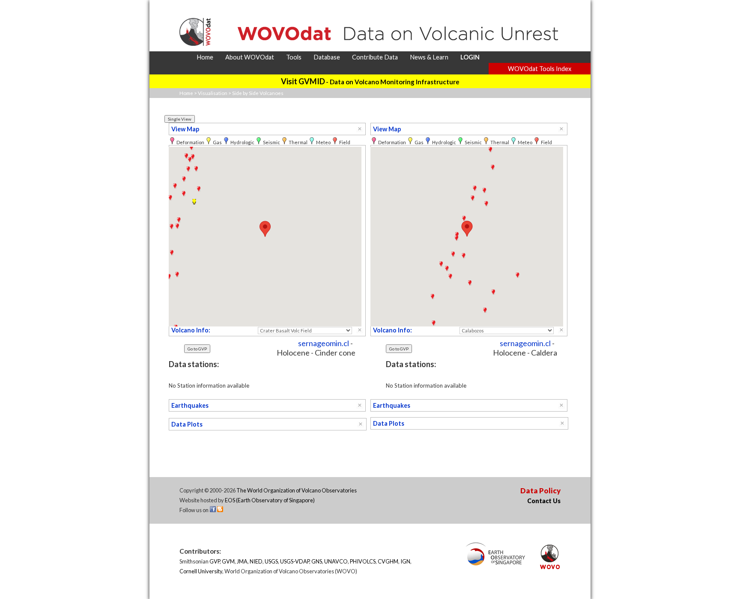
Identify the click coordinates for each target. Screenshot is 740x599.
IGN (405, 561)
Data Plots (187, 424)
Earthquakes (190, 405)
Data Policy (540, 490)
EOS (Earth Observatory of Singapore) (270, 500)
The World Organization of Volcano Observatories (296, 490)
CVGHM (388, 561)
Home (186, 93)
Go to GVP (197, 348)
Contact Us (544, 500)
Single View (179, 119)
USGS (271, 561)
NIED (256, 561)
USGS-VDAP (294, 561)
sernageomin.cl (323, 343)
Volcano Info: (190, 330)
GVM (228, 561)
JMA (242, 561)
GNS (316, 561)
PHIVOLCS (363, 561)
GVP (214, 561)
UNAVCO (336, 561)
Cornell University (200, 571)
